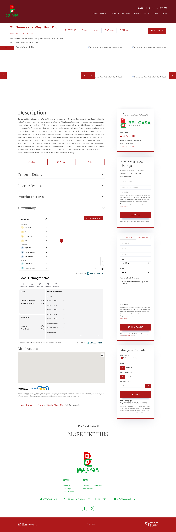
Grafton (41, 405)
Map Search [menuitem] (67, 486)
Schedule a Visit (143, 237)
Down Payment (126, 373)
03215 (62, 405)
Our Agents (131, 146)
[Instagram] (91, 508)
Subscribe (135, 215)
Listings (29, 405)
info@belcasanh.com (126, 499)
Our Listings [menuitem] (67, 489)
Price (122, 364)
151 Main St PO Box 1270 (86, 499)
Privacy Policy (124, 206)
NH (35, 405)
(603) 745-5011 (163, 8)
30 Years (126, 358)
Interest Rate (125, 382)
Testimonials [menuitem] (98, 486)
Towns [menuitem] (136, 13)
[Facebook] (84, 508)
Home (22, 405)
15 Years (135, 358)
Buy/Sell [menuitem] (114, 13)
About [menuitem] (146, 13)
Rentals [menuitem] (125, 13)
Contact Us (123, 146)
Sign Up (150, 8)
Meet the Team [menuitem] (88, 489)
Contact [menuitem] (164, 13)
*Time (122, 269)
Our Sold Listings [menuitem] (68, 491)
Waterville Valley (52, 405)
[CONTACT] (157, 31)
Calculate (135, 394)
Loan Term (124, 355)
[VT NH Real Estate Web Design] (151, 524)
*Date (122, 259)
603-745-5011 (128, 136)
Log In (142, 8)
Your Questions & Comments (129, 278)
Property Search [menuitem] (99, 13)
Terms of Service (129, 335)
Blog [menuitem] (156, 13)
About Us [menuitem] (86, 486)
